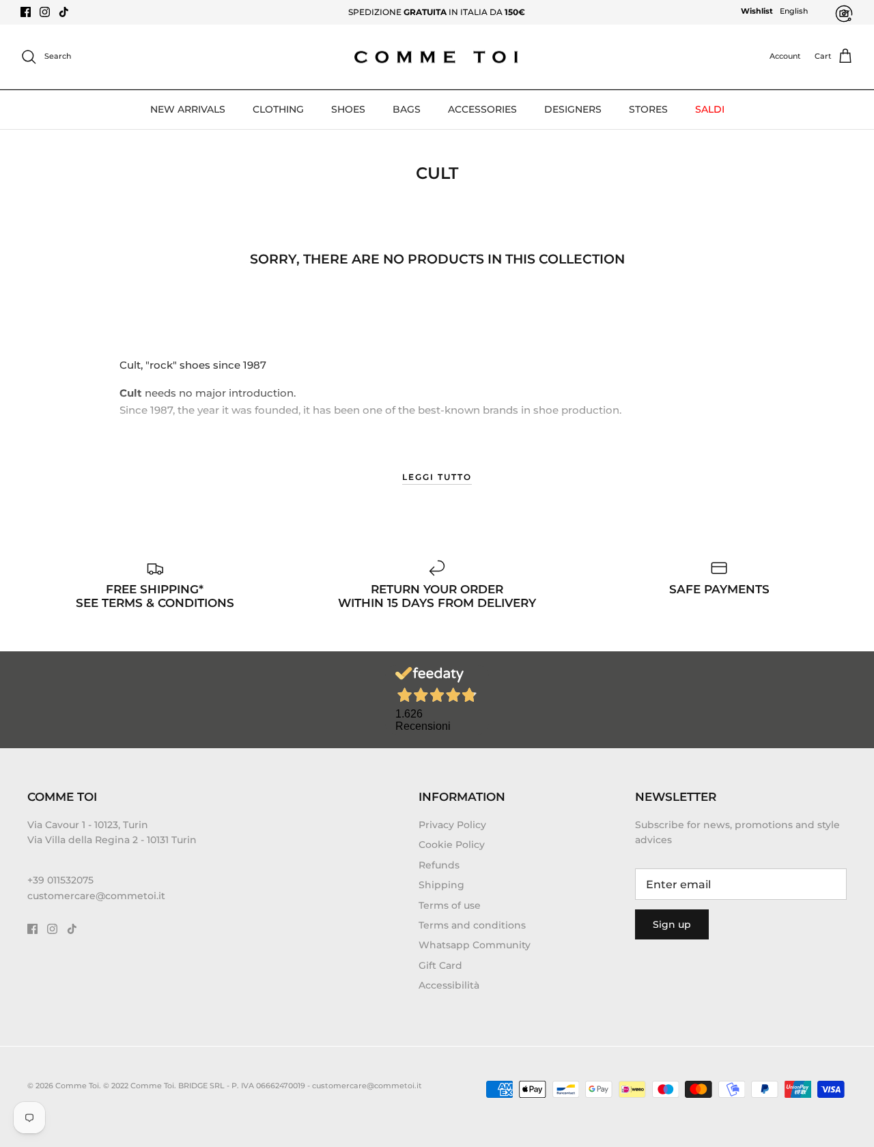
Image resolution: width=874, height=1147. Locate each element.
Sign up (672, 924)
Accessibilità (449, 985)
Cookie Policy (452, 844)
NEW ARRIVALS (187, 109)
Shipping (441, 885)
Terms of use (450, 905)
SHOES (348, 109)
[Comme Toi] (437, 57)
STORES (648, 109)
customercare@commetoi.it (96, 896)
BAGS (407, 109)
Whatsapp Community (475, 945)
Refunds (439, 865)
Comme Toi (77, 1085)
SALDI (709, 109)
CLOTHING (278, 109)
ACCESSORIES (482, 109)
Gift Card (440, 965)
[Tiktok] (64, 12)
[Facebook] (25, 12)
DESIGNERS (573, 109)
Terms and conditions (472, 925)
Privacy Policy (452, 825)
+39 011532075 (60, 880)
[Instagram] (45, 12)
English (794, 11)
